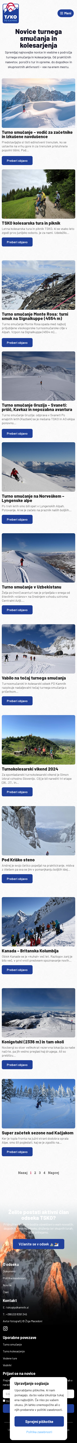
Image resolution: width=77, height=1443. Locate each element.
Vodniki (7, 1365)
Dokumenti (9, 1271)
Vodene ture (10, 1358)
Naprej (53, 1173)
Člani (6, 1292)
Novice (7, 1285)
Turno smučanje (12, 1344)
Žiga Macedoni (33, 1321)
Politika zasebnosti (14, 1278)
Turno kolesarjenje (14, 1351)
